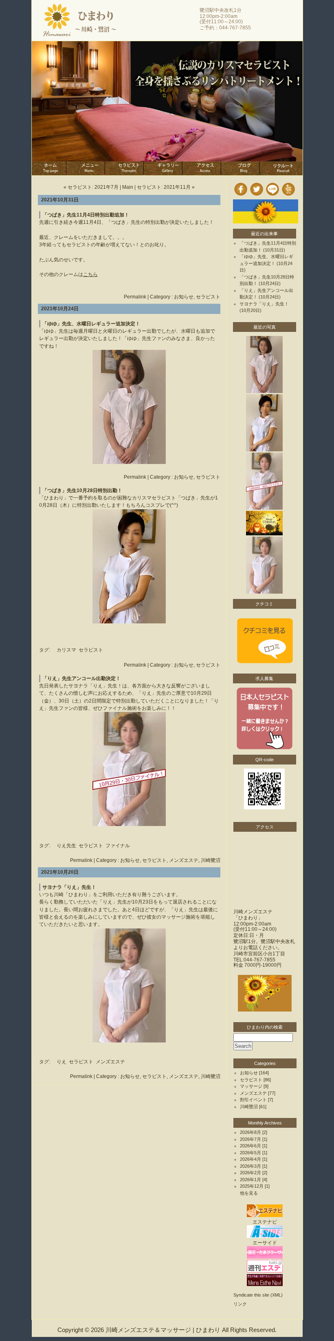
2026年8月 (250, 1132)
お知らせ (183, 297)
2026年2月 (250, 1172)
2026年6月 (250, 1145)
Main (127, 187)
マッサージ (251, 1086)
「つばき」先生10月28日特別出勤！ (82, 490)
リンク (240, 1303)
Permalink (135, 297)
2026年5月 (250, 1152)
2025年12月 (252, 1186)
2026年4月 (250, 1159)
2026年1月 (250, 1179)
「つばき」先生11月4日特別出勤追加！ (85, 215)
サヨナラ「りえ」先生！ (69, 887)
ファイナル (117, 845)
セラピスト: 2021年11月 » (166, 187)
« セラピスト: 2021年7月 (91, 187)
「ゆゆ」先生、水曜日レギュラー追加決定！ (91, 324)
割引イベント (253, 1099)
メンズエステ (183, 860)
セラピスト (208, 297)
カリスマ (66, 650)
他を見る (249, 1193)
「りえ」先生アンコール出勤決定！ (81, 678)
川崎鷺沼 (210, 860)
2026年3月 (250, 1166)
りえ (61, 1062)
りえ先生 (66, 845)
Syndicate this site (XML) (258, 1294)
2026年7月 (250, 1139)
